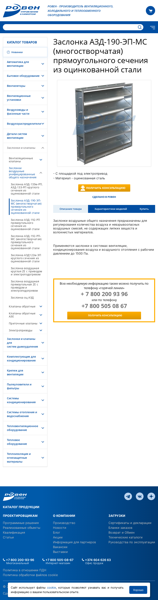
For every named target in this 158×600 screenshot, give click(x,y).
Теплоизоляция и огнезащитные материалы (19, 457)
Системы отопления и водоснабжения (22, 414)
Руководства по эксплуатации (131, 542)
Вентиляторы (16, 86)
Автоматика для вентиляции (18, 64)
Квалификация (14, 532)
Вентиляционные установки (19, 98)
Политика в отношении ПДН (24, 570)
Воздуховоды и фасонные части (18, 111)
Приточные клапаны (23, 323)
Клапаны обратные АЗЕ (22, 314)
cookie (51, 587)
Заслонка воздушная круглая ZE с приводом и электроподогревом (26, 271)
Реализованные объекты (21, 528)
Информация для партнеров (74, 542)
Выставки (60, 552)
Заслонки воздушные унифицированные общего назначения (23, 172)
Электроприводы (20, 330)
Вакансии (60, 547)
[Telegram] (128, 496)
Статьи (8, 537)
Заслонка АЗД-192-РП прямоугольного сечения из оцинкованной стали (25, 224)
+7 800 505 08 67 (104, 306)
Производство (64, 523)
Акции (58, 537)
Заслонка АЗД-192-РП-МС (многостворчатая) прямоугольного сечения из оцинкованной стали (26, 242)
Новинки (17, 52)
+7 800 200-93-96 (19, 560)
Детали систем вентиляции (17, 136)
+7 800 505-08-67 (59, 560)
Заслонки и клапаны (21, 148)
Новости (59, 528)
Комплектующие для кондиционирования (21, 358)
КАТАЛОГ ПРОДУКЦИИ (21, 507)
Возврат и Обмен (121, 532)
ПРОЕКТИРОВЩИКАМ (20, 516)
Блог (56, 532)
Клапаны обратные (22, 306)
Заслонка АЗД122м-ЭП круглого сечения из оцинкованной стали (26, 258)
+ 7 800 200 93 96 (104, 294)
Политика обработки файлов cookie (30, 575)
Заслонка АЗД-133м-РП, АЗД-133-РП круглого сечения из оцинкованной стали (27, 188)
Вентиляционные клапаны (21, 159)
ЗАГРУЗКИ (116, 516)
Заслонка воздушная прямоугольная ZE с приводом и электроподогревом (25, 285)
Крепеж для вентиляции (15, 372)
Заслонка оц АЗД (22, 297)
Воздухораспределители (24, 123)
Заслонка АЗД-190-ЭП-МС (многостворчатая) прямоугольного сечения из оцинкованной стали (26, 207)
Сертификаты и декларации (129, 523)
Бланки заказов (120, 528)
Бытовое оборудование (23, 76)
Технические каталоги (125, 537)
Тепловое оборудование (17, 442)
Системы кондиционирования (21, 400)
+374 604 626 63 (97, 560)
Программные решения (21, 523)
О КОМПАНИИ (64, 516)
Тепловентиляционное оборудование (22, 428)
